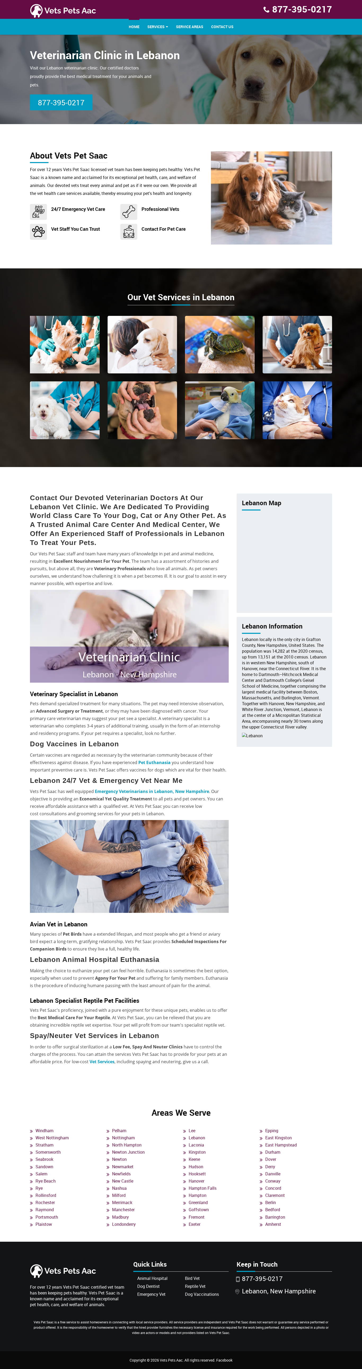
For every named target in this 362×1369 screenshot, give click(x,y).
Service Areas (189, 26)
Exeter (194, 1224)
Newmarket (123, 1167)
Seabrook (44, 1159)
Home (134, 26)
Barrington (275, 1217)
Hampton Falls (203, 1188)
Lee (192, 1130)
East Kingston (278, 1138)
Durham (272, 1152)
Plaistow (44, 1224)
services (156, 26)
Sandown (44, 1167)
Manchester (123, 1210)
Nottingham (123, 1138)
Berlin (270, 1202)
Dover (270, 1159)
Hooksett (197, 1174)
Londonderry (124, 1224)
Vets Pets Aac (171, 1360)
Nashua (119, 1188)
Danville (272, 1174)
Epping (271, 1130)
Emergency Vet (151, 1294)
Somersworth (48, 1152)
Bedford (272, 1210)
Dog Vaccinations (202, 1294)
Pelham (119, 1130)
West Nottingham (52, 1138)
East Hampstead (281, 1145)
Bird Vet (192, 1278)
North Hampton (127, 1145)
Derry (270, 1167)
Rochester (45, 1202)
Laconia (196, 1145)
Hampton (197, 1195)
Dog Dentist (148, 1286)
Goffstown (199, 1210)
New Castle (122, 1181)
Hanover (196, 1181)
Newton (119, 1159)
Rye (39, 1188)
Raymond (45, 1210)
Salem (41, 1174)
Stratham (45, 1145)
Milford (119, 1195)
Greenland (198, 1202)
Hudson (196, 1167)
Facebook (224, 1360)
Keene (194, 1159)
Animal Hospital (152, 1278)
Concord (273, 1188)
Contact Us (222, 26)
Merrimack (122, 1202)
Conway (272, 1181)
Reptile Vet (195, 1286)
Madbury (120, 1217)
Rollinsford (46, 1195)
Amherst (273, 1224)
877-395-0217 (302, 9)
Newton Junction (128, 1152)
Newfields (121, 1174)
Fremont (197, 1217)
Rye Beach (46, 1181)
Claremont (275, 1195)
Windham (45, 1130)
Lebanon (197, 1138)
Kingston (197, 1152)
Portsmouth (47, 1217)
